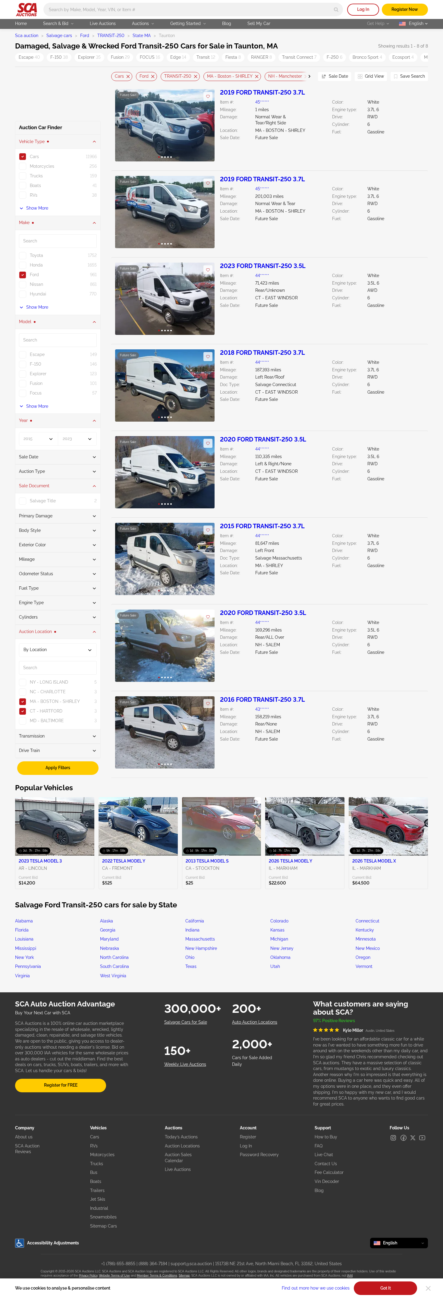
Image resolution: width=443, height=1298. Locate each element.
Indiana (192, 930)
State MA (142, 35)
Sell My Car (258, 23)
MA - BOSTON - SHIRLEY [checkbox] (55, 701)
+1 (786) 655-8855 (118, 1263)
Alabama (24, 921)
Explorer (89, 57)
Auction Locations (182, 1146)
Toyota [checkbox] (36, 255)
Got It (385, 1288)
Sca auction (26, 35)
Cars (119, 76)
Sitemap (184, 1275)
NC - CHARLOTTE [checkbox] (48, 691)
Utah (275, 966)
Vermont (364, 966)
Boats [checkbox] (35, 185)
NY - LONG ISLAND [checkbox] (49, 682)
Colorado (279, 921)
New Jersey (282, 948)
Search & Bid (55, 23)
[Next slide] (305, 76)
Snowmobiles (103, 1217)
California (194, 921)
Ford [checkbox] (34, 274)
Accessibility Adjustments (53, 1242)
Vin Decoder (327, 1181)
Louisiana (24, 939)
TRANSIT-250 (110, 35)
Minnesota (366, 939)
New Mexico (368, 948)
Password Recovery (259, 1154)
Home (21, 23)
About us (24, 1136)
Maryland (109, 939)
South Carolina (114, 966)
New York (24, 957)
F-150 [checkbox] (35, 364)
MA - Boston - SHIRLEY (230, 76)
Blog (226, 23)
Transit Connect (299, 57)
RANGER (261, 57)
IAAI (350, 1275)
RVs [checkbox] (33, 195)
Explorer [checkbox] (38, 373)
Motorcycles (102, 1154)
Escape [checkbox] (37, 354)
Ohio (189, 957)
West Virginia (113, 975)
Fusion (120, 57)
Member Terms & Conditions (157, 1275)
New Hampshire (201, 948)
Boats (95, 1181)
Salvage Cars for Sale (185, 1022)
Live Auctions (103, 23)
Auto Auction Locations (254, 1022)
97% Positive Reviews (334, 1020)
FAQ (318, 1146)
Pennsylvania (28, 966)
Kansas (277, 930)
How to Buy (326, 1136)
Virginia (22, 975)
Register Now (404, 9)
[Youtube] (422, 1137)
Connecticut (367, 921)
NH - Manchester (285, 76)
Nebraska (109, 948)
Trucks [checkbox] (36, 175)
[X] (413, 1137)
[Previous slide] (115, 76)
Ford (84, 35)
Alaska (106, 921)
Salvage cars (59, 35)
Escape (29, 57)
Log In (363, 9)
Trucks (96, 1163)
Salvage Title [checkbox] (43, 500)
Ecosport (403, 57)
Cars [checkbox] (34, 156)
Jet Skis (97, 1199)
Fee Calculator (329, 1172)
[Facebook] (403, 1137)
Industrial (99, 1208)
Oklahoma (280, 957)
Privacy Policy (88, 1275)
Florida (22, 930)
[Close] (428, 1288)
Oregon (363, 957)
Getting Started (185, 23)
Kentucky (365, 930)
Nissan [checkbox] (36, 284)
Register (248, 1136)
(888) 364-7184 (153, 1263)
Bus (93, 1172)
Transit (205, 57)
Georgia (107, 930)
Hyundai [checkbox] (38, 294)
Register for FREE (60, 1085)
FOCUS (150, 57)
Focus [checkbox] (36, 393)
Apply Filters (58, 767)
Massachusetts (200, 939)
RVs (94, 1146)
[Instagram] (393, 1137)
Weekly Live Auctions (185, 1064)
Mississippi (25, 948)
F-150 (59, 57)
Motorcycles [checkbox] (42, 166)
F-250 (334, 57)
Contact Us (326, 1163)
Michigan (279, 939)
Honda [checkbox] (36, 265)
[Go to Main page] (26, 9)
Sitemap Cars (103, 1226)
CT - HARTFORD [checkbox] (46, 711)
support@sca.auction (191, 1263)
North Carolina (114, 957)
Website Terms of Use (114, 1275)
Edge (178, 57)
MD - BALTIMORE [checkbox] (47, 720)
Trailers (97, 1190)
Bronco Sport (367, 57)
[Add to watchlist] (207, 96)
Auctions (140, 23)
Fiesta (233, 57)
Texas (190, 966)
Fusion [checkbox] (36, 383)
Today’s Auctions (181, 1136)
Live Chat (324, 1154)
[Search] (336, 9)
